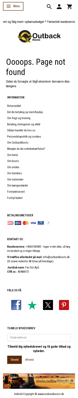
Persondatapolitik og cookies (24, 136)
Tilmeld (14, 360)
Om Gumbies (14, 173)
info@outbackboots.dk (56, 257)
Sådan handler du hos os (21, 130)
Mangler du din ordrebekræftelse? (26, 149)
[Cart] (69, 6)
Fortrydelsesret (16, 191)
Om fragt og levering (18, 118)
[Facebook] (16, 305)
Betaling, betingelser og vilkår (23, 124)
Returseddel (14, 106)
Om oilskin (13, 167)
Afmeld (29, 360)
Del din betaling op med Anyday (25, 112)
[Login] (59, 6)
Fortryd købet (15, 198)
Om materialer (15, 179)
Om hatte (12, 155)
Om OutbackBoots (17, 142)
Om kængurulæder (17, 185)
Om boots (13, 161)
